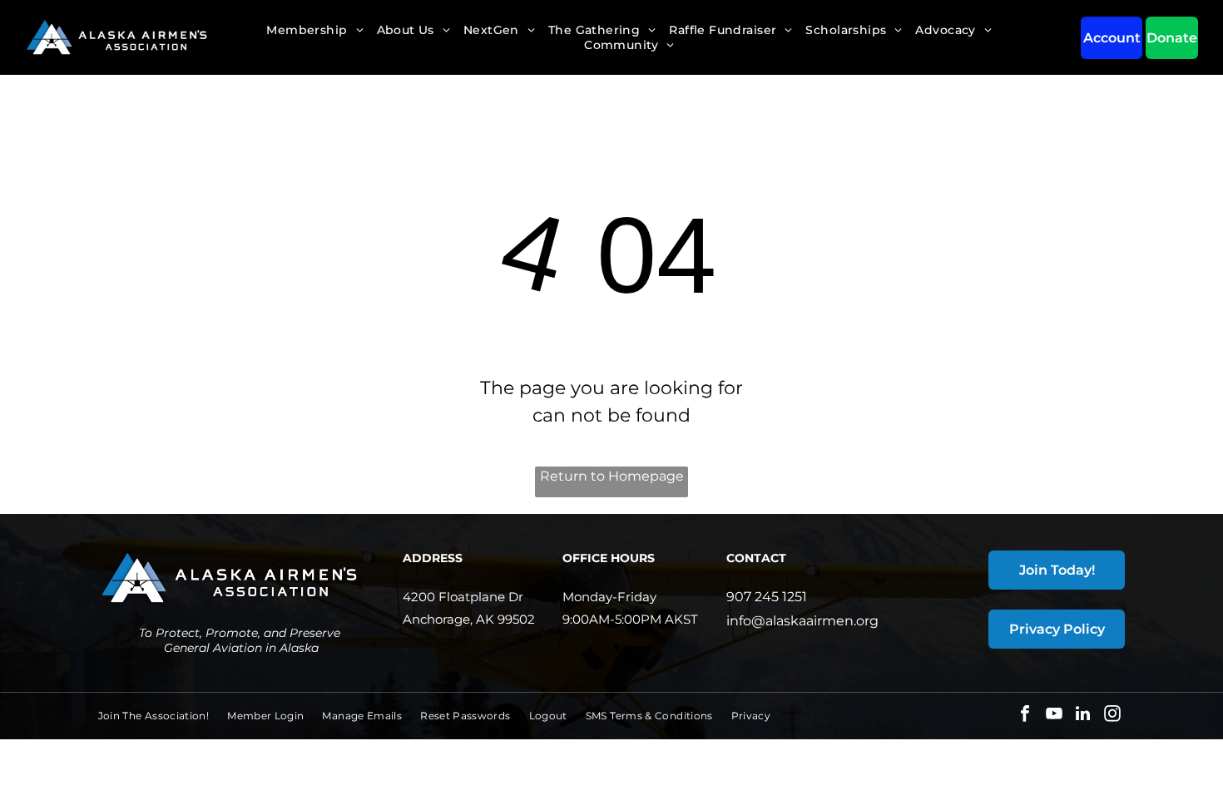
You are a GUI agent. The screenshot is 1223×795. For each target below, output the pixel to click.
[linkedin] (1083, 715)
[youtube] (1054, 715)
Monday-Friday (609, 597)
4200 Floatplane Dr (463, 597)
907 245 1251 (766, 597)
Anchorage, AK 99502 (469, 619)
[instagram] (1112, 715)
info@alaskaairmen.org (802, 621)
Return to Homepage (612, 476)
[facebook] (1025, 715)
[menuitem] (314, 29)
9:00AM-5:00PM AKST (630, 619)
